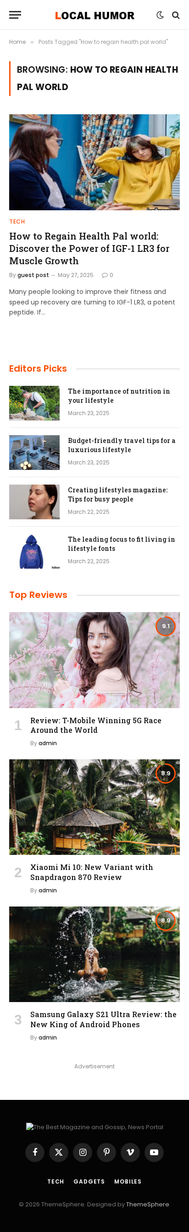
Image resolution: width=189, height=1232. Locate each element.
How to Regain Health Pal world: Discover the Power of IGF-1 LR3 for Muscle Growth (89, 248)
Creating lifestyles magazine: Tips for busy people (117, 494)
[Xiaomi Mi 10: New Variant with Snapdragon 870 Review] (94, 807)
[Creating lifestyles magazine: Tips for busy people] (34, 502)
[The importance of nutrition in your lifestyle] (34, 403)
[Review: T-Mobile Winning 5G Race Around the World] (94, 660)
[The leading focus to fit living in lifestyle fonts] (34, 551)
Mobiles (128, 1181)
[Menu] (15, 15)
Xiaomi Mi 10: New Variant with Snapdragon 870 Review (91, 872)
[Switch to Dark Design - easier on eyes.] (160, 15)
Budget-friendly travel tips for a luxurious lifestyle (122, 445)
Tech (55, 1181)
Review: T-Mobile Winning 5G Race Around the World (95, 725)
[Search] (175, 15)
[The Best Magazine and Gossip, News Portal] (94, 15)
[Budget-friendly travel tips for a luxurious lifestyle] (34, 452)
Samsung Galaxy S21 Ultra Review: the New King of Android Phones (103, 1019)
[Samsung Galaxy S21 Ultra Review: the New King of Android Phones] (94, 954)
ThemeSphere (147, 1204)
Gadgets (89, 1181)
